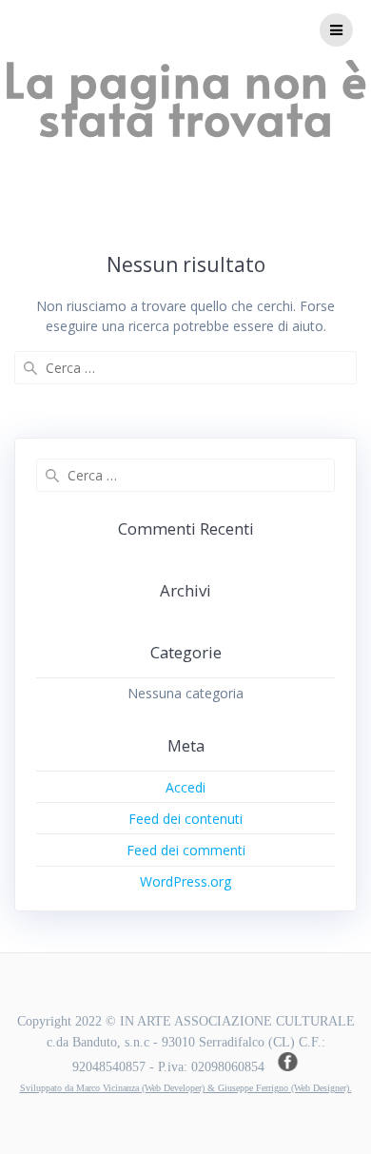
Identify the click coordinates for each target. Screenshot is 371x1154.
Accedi (185, 787)
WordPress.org (185, 881)
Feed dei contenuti (185, 819)
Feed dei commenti (186, 850)
